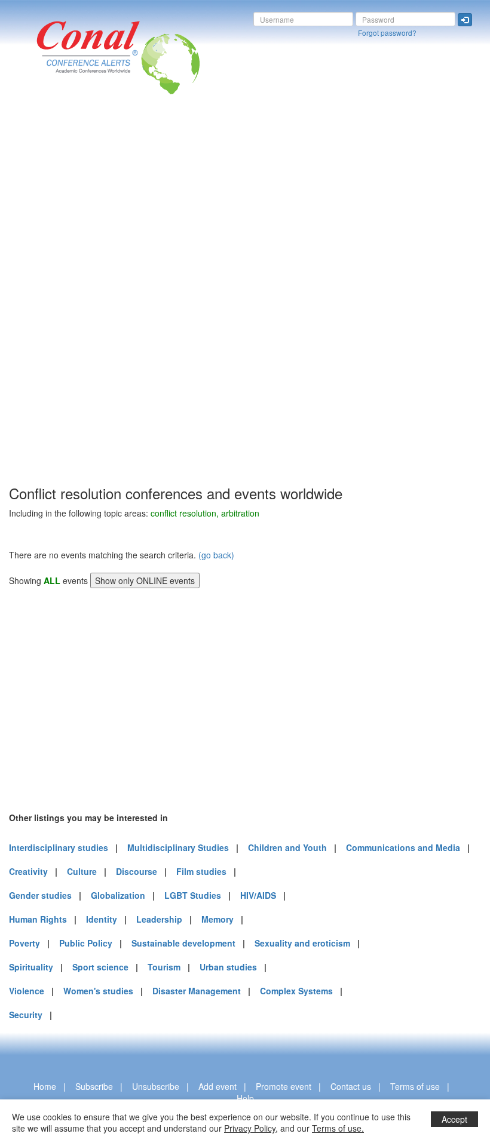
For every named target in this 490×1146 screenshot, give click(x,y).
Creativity (28, 871)
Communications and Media (403, 847)
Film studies (201, 871)
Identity (101, 919)
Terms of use (415, 1086)
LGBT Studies (192, 895)
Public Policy (85, 943)
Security (25, 1015)
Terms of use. (338, 1128)
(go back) (216, 555)
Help (245, 1098)
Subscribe (94, 1086)
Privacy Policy (249, 1128)
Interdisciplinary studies (58, 847)
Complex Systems (296, 991)
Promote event (283, 1086)
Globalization (118, 895)
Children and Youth (287, 847)
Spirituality (31, 967)
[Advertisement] (57, 304)
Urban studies (228, 967)
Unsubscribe (155, 1086)
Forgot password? (387, 32)
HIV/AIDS (258, 895)
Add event (217, 1086)
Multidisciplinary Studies (178, 847)
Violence (26, 991)
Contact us (350, 1086)
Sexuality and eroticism (302, 943)
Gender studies (40, 895)
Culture (82, 871)
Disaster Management (196, 991)
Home (44, 1086)
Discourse (136, 871)
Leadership (159, 919)
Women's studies (98, 991)
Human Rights (38, 919)
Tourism (164, 967)
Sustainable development (183, 943)
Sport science (100, 967)
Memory (217, 919)
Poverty (24, 943)
